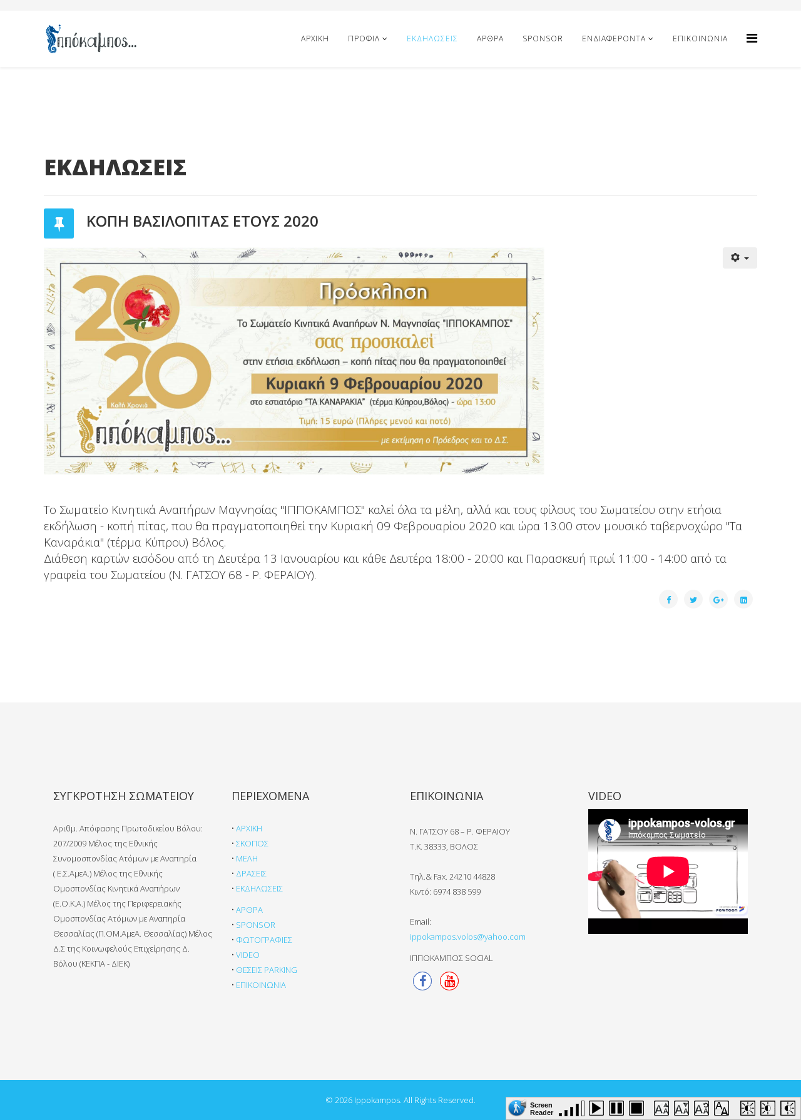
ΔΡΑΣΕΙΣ (251, 873)
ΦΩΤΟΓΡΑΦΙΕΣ (264, 939)
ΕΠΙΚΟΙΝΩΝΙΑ (700, 38)
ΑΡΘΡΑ (490, 38)
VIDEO (248, 954)
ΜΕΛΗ (247, 858)
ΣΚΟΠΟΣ (252, 843)
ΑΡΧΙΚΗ (315, 38)
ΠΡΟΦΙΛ (364, 38)
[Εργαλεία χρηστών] (740, 258)
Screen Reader (541, 1107)
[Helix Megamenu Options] (752, 38)
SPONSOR (543, 38)
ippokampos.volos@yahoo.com (468, 936)
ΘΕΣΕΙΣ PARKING (266, 969)
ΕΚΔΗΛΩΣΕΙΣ (432, 38)
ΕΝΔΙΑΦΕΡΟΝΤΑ (614, 38)
